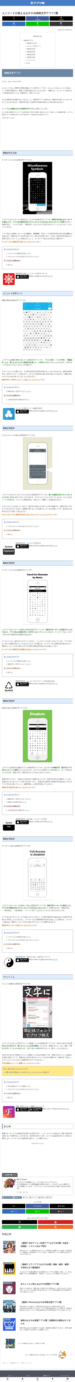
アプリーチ (49, 276)
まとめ (28, 63)
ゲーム (28, 1376)
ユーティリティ (8, 1197)
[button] (61, 24)
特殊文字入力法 (32, 43)
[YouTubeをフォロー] (20, 1192)
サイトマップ (65, 1376)
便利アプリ (18, 1197)
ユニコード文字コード (34, 46)
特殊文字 (42, 1197)
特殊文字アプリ (29, 40)
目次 (34, 36)
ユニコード (34, 1197)
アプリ (26, 1197)
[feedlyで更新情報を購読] (24, 1192)
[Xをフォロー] (17, 1192)
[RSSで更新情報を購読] (27, 1192)
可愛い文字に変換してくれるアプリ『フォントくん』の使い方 (27, 1072)
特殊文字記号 (31, 49)
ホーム (10, 1376)
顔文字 (50, 1197)
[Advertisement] (37, 133)
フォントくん (31, 60)
